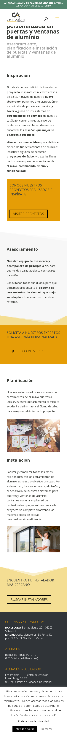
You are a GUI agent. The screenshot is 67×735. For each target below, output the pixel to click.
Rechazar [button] (47, 729)
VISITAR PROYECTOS (28, 213)
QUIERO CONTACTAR (26, 351)
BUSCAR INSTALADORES (29, 599)
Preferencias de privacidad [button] (33, 721)
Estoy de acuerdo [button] (24, 729)
